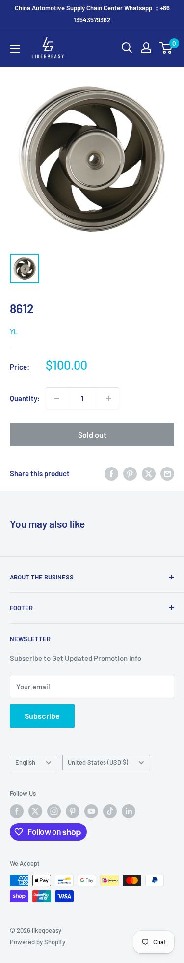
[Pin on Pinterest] (130, 473)
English (25, 762)
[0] (166, 48)
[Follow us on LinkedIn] (128, 811)
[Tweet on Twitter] (149, 473)
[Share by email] (167, 473)
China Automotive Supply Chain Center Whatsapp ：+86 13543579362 (92, 14)
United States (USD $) (98, 762)
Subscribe (42, 715)
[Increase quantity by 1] (108, 398)
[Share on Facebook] (111, 473)
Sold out (92, 434)
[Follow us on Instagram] (54, 811)
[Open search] (127, 47)
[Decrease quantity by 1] (56, 398)
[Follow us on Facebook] (17, 811)
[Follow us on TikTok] (110, 811)
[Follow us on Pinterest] (72, 811)
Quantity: (25, 398)
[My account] (146, 47)
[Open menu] (15, 49)
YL (14, 332)
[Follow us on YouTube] (91, 811)
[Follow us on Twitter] (35, 811)
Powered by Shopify (37, 942)
